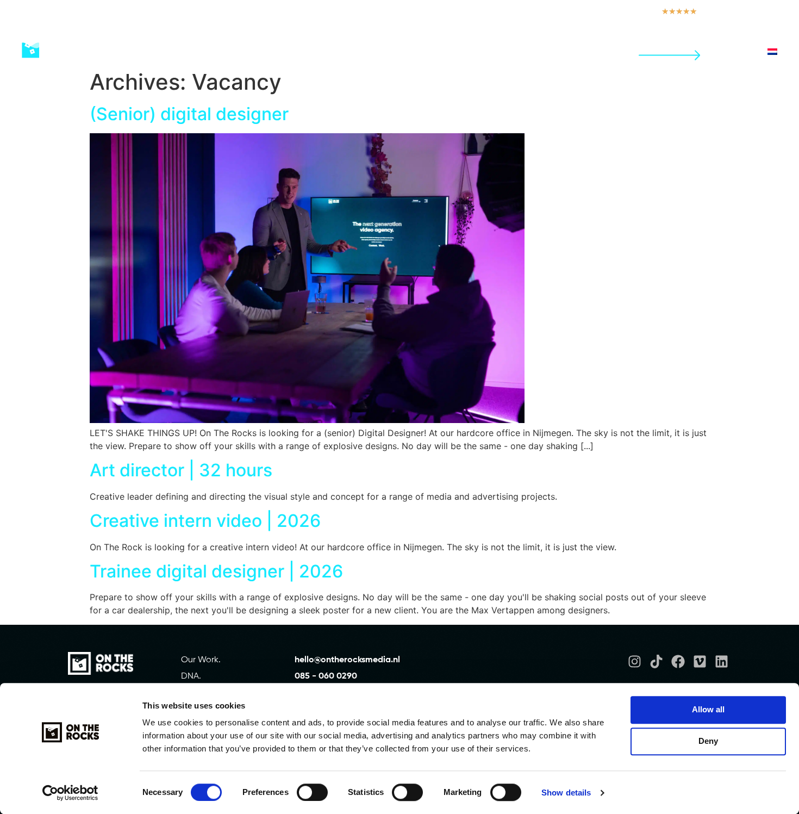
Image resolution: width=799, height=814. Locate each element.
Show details (566, 792)
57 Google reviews (744, 11)
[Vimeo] (699, 661)
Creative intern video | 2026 (205, 520)
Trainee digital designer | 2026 (216, 571)
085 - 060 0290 (326, 676)
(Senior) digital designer (189, 114)
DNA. (191, 676)
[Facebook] (678, 661)
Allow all (708, 709)
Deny (708, 740)
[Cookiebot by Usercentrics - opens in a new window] (70, 793)
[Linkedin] (721, 661)
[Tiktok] (656, 661)
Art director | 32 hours (181, 470)
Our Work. (201, 660)
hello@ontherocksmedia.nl (348, 660)
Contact (665, 47)
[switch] (312, 792)
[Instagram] (634, 661)
